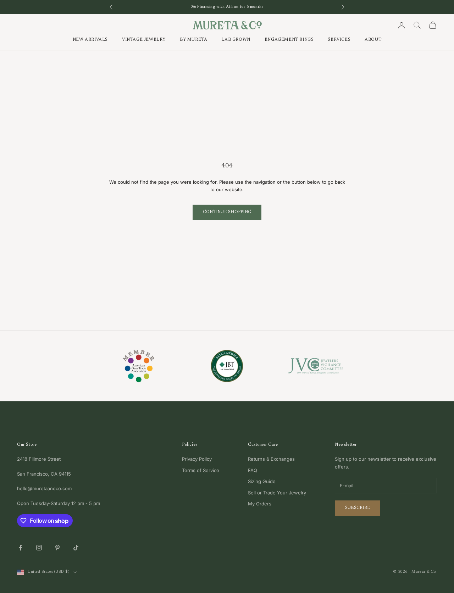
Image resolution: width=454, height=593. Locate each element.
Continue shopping (227, 212)
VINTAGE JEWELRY (144, 40)
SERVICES (339, 40)
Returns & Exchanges (271, 459)
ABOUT (373, 40)
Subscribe (357, 508)
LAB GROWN (235, 40)
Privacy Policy (197, 459)
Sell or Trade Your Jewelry (277, 492)
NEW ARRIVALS (90, 40)
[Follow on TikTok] (75, 547)
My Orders (259, 503)
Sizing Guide (262, 481)
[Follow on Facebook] (20, 547)
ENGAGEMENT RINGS (289, 40)
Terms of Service (200, 470)
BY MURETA (193, 40)
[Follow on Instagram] (39, 547)
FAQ (252, 470)
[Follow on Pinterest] (57, 547)
